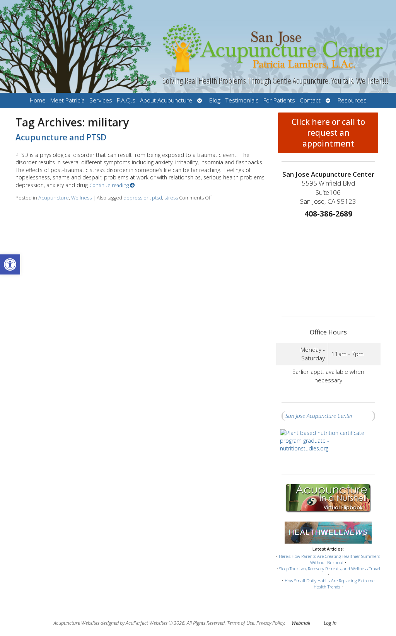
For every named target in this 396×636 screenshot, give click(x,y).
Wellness (81, 197)
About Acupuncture (166, 100)
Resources (352, 100)
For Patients (279, 100)
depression (136, 197)
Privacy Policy (270, 623)
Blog (214, 100)
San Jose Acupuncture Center (319, 415)
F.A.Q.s (126, 100)
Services (100, 100)
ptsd (157, 197)
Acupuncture (53, 197)
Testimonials (242, 100)
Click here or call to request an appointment (328, 132)
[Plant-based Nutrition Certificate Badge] (328, 447)
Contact (310, 100)
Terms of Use (240, 623)
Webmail (301, 623)
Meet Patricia (67, 100)
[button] (10, 264)
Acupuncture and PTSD (60, 137)
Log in (330, 623)
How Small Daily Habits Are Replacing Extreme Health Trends (329, 584)
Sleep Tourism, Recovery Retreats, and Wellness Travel (329, 568)
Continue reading (109, 185)
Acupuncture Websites (76, 623)
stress (171, 197)
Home (38, 100)
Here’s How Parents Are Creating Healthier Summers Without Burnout (329, 559)
